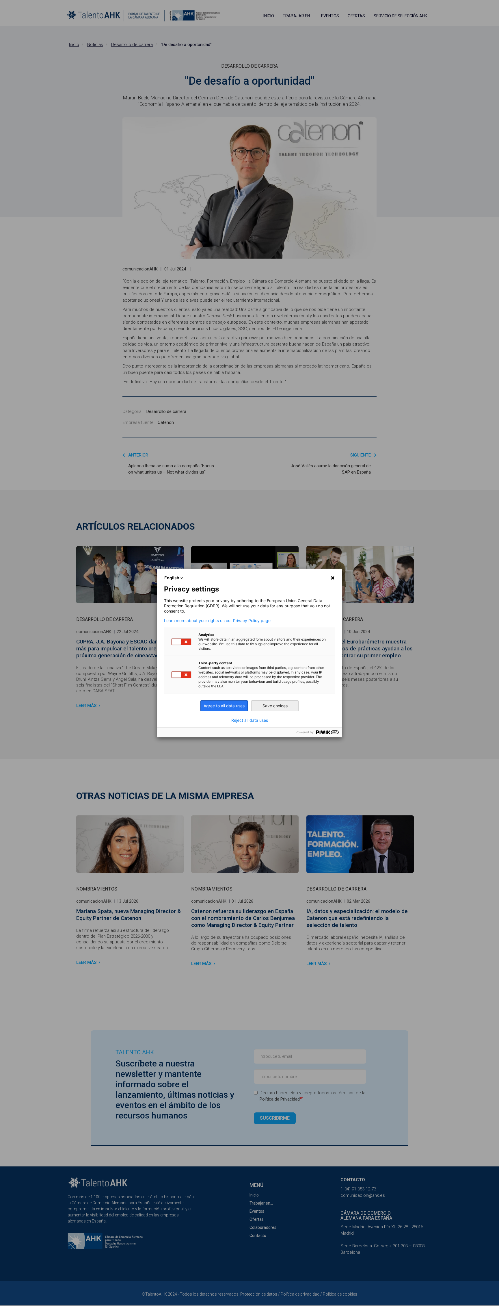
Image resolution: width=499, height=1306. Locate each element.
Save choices (275, 705)
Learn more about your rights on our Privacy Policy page (217, 620)
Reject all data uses (249, 720)
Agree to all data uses (224, 705)
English (171, 577)
